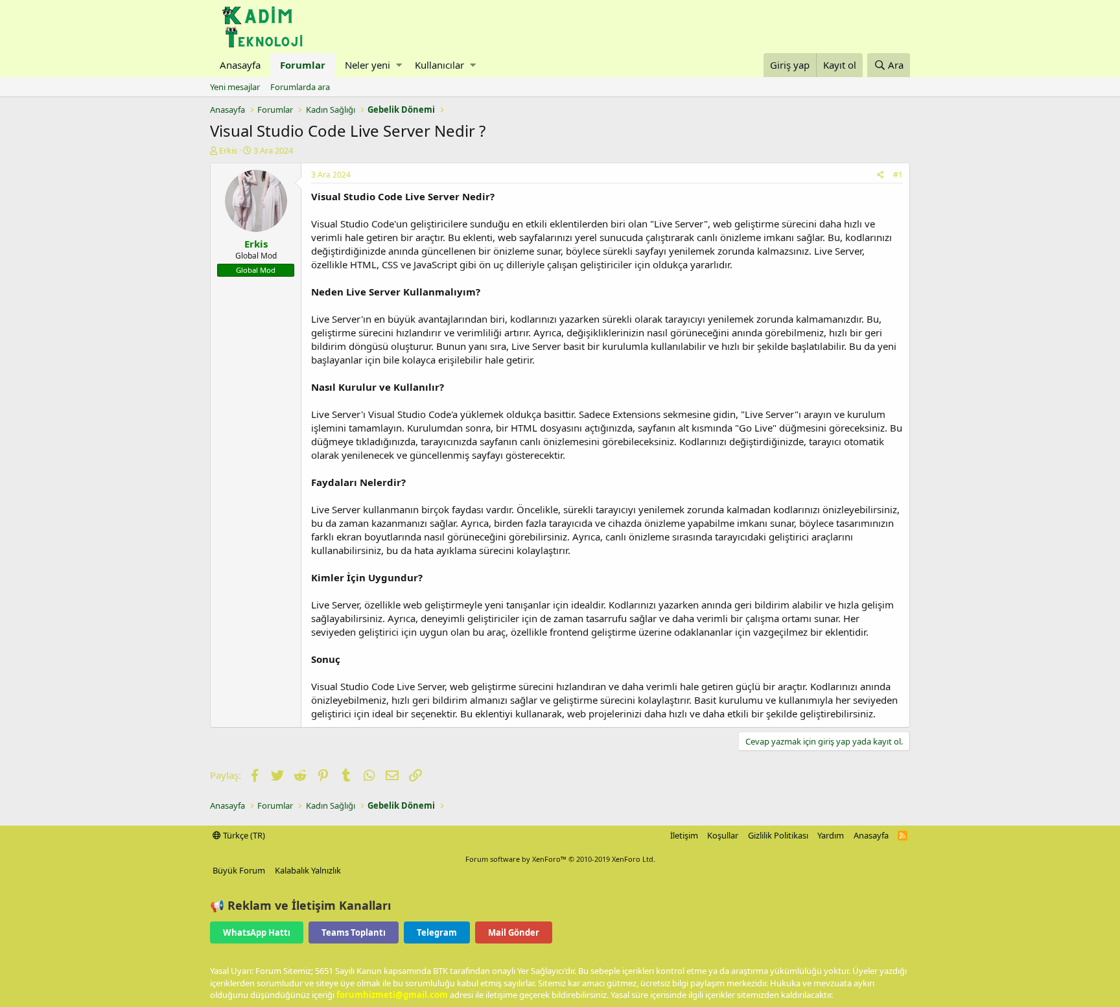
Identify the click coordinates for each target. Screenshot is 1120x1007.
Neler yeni (367, 64)
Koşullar (722, 835)
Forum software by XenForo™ (560, 859)
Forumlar (302, 64)
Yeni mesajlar (235, 87)
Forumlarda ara (300, 87)
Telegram (437, 932)
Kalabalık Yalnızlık (308, 870)
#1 (898, 174)
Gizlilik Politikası (778, 835)
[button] (399, 65)
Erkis (228, 150)
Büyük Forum (239, 870)
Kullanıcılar (439, 64)
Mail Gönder (513, 932)
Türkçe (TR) (243, 835)
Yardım (830, 835)
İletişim (684, 835)
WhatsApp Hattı (256, 932)
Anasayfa (240, 64)
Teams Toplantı (353, 932)
